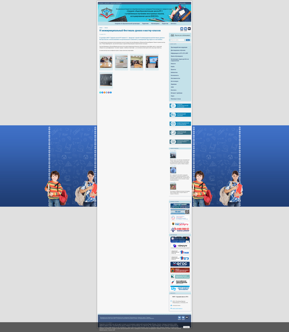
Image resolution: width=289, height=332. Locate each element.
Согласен (186, 327)
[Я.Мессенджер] (100, 92)
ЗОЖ (172, 87)
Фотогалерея (174, 81)
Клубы (173, 66)
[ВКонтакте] (102, 92)
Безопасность (175, 75)
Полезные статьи (176, 99)
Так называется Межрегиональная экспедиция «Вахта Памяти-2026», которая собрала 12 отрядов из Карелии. (180, 192)
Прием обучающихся (177, 56)
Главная (100, 27)
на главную (101, 3)
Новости (106, 27)
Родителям (145, 23)
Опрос (172, 96)
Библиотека (174, 72)
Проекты (173, 69)
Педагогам (165, 23)
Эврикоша (173, 84)
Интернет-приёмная (176, 93)
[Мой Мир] (111, 92)
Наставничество (175, 78)
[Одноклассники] (104, 92)
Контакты (173, 23)
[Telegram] (106, 92)
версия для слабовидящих (116, 3)
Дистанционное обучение (178, 50)
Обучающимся (155, 23)
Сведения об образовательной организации (127, 23)
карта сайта (107, 3)
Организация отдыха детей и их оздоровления (180, 59)
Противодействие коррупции (179, 47)
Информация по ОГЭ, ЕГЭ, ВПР (179, 53)
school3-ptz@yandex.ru (177, 308)
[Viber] (109, 92)
